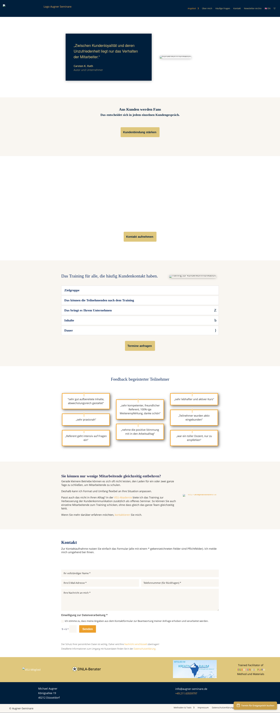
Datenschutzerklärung (223, 707)
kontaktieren (122, 514)
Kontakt (237, 8)
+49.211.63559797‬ (186, 693)
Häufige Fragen (222, 8)
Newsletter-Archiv (252, 8)
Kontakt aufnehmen (139, 236)
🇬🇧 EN (268, 8)
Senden (87, 629)
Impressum (203, 707)
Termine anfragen (139, 345)
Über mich (207, 8)
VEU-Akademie (123, 497)
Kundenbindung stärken (139, 132)
